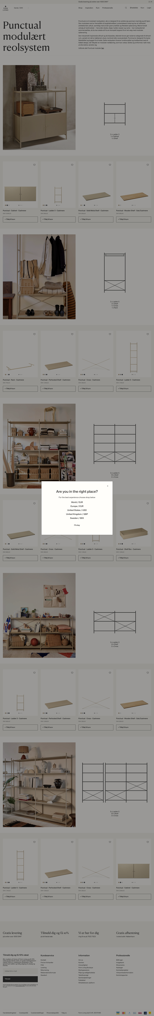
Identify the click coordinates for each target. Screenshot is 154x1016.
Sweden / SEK (77, 518)
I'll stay (77, 525)
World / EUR (77, 502)
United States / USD (77, 510)
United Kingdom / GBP (77, 514)
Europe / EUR (77, 506)
